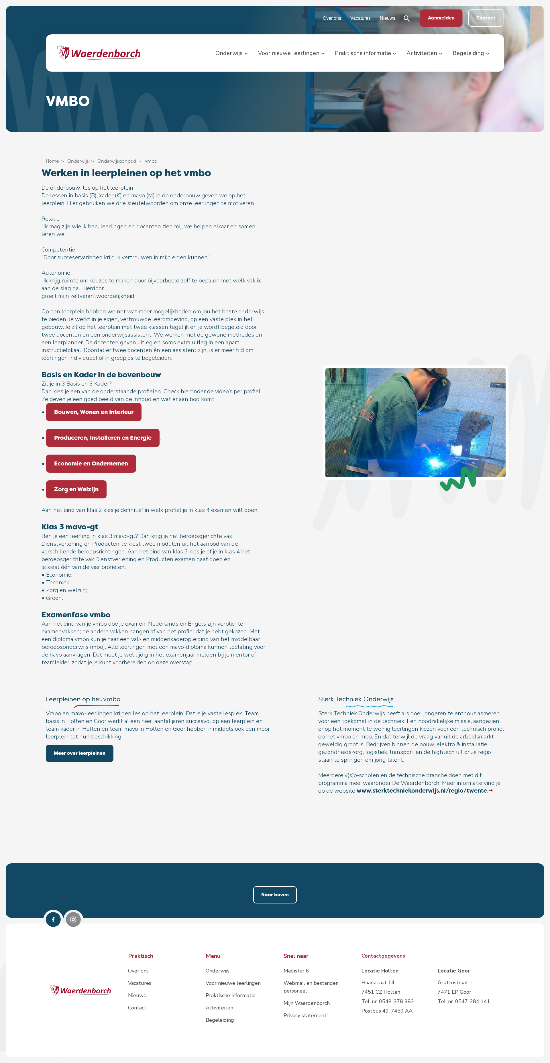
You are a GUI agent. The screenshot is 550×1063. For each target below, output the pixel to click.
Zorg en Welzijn (76, 489)
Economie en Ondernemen (91, 463)
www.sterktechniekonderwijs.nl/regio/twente (422, 790)
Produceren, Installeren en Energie (103, 437)
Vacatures (360, 18)
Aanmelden (441, 18)
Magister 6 (296, 970)
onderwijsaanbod (116, 161)
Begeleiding (468, 53)
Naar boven (275, 895)
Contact (486, 18)
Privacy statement (305, 1015)
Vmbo (151, 161)
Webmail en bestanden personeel (311, 987)
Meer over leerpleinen (79, 753)
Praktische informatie (363, 53)
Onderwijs (229, 53)
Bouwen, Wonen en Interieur (93, 412)
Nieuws (387, 18)
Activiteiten (421, 53)
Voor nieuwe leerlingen (288, 53)
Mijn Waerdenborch (307, 1003)
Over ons (332, 18)
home (52, 161)
